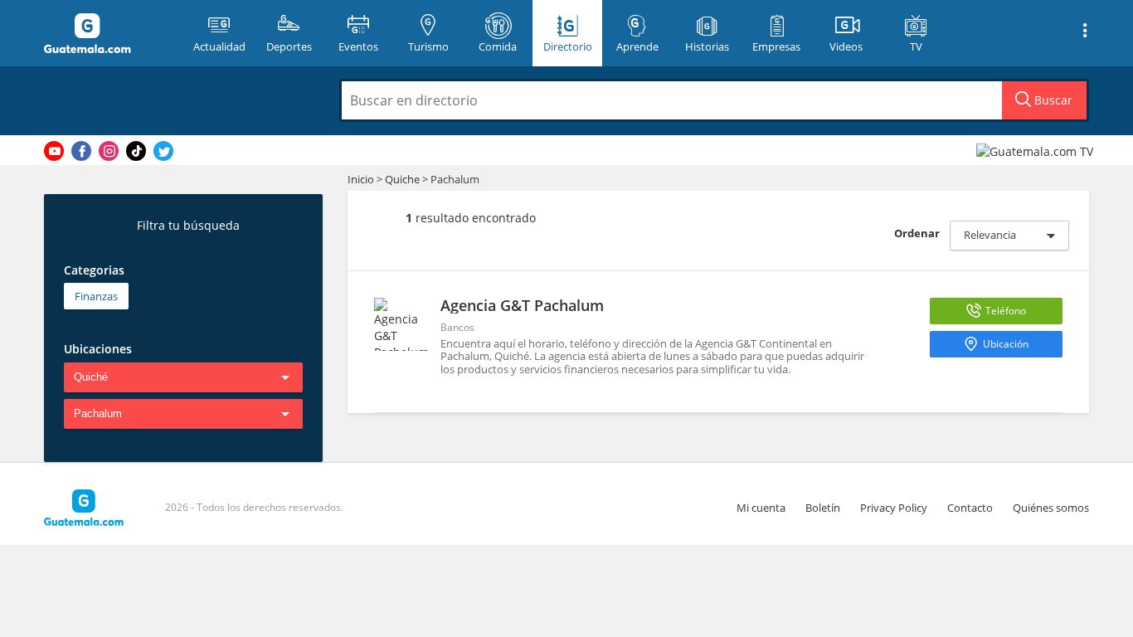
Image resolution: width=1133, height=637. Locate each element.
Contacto (970, 507)
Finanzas (96, 296)
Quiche (402, 179)
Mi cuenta (761, 507)
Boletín (822, 507)
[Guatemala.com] (108, 33)
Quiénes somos (1051, 507)
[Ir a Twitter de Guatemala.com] (163, 151)
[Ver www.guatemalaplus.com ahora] (1036, 150)
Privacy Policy (893, 507)
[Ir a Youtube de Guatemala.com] (54, 151)
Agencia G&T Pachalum (522, 305)
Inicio (361, 179)
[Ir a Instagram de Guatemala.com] (109, 151)
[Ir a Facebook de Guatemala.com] (81, 151)
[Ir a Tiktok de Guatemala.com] (136, 151)
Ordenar (917, 233)
